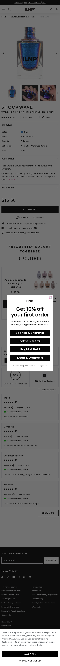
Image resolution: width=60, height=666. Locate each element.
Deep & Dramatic (30, 358)
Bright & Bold (30, 349)
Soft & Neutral (30, 341)
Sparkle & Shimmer (30, 333)
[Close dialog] (50, 297)
